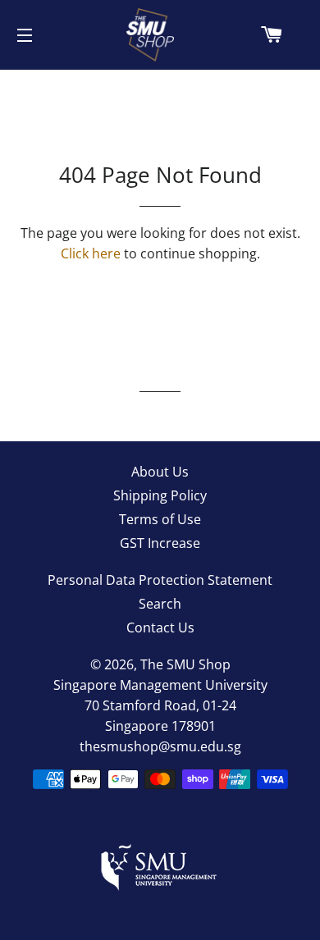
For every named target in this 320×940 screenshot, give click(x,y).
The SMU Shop (185, 664)
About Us (160, 472)
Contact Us (160, 627)
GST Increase (160, 543)
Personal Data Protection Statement (160, 580)
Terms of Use (160, 519)
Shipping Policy (160, 495)
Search (160, 604)
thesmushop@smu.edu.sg (160, 746)
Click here (91, 253)
